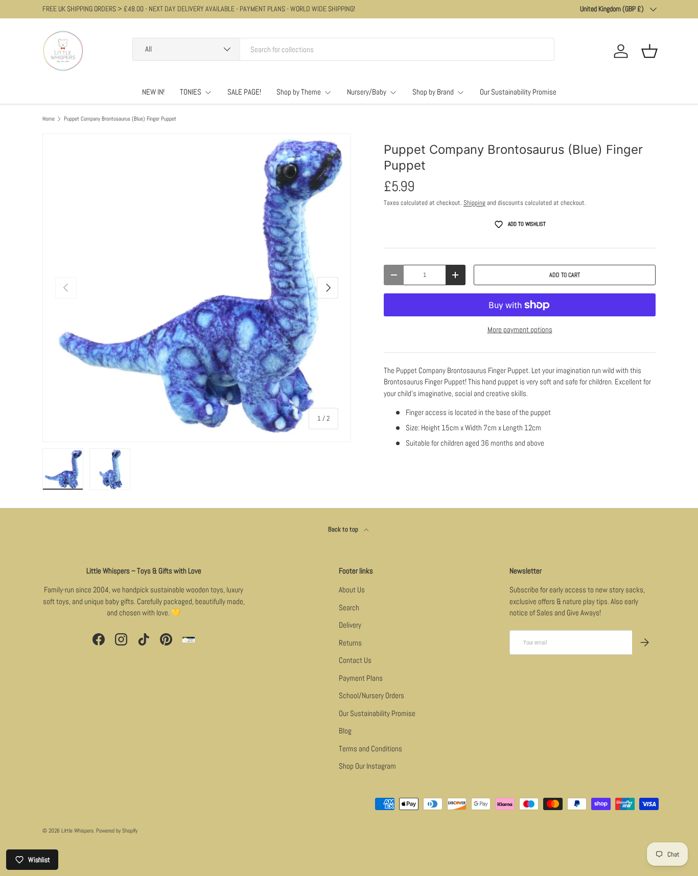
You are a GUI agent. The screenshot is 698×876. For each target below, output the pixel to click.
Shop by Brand (433, 92)
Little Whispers (77, 830)
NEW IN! (153, 92)
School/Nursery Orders (371, 695)
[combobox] (343, 49)
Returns (350, 643)
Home (48, 119)
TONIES (190, 92)
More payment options (519, 329)
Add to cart (564, 275)
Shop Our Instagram (367, 766)
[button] (649, 51)
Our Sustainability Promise (518, 92)
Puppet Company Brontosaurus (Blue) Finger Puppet (120, 119)
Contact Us (355, 660)
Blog (345, 730)
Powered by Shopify (116, 830)
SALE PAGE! (244, 92)
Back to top (344, 529)
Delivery (350, 625)
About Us (352, 589)
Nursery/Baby (366, 92)
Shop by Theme (298, 92)
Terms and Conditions (370, 748)
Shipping (474, 202)
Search (349, 607)
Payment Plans (361, 678)
